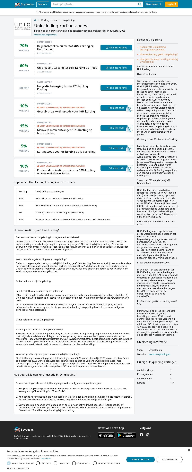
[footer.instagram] (148, 435)
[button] (64, 468)
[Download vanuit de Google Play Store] (126, 435)
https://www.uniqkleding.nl (45, 35)
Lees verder (46, 458)
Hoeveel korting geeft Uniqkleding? (159, 54)
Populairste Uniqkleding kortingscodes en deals (153, 48)
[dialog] (96, 459)
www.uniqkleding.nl (159, 354)
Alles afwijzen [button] (169, 459)
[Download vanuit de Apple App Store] (106, 435)
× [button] (189, 450)
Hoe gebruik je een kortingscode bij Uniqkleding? (159, 60)
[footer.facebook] (141, 435)
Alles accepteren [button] (140, 459)
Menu (41, 4)
